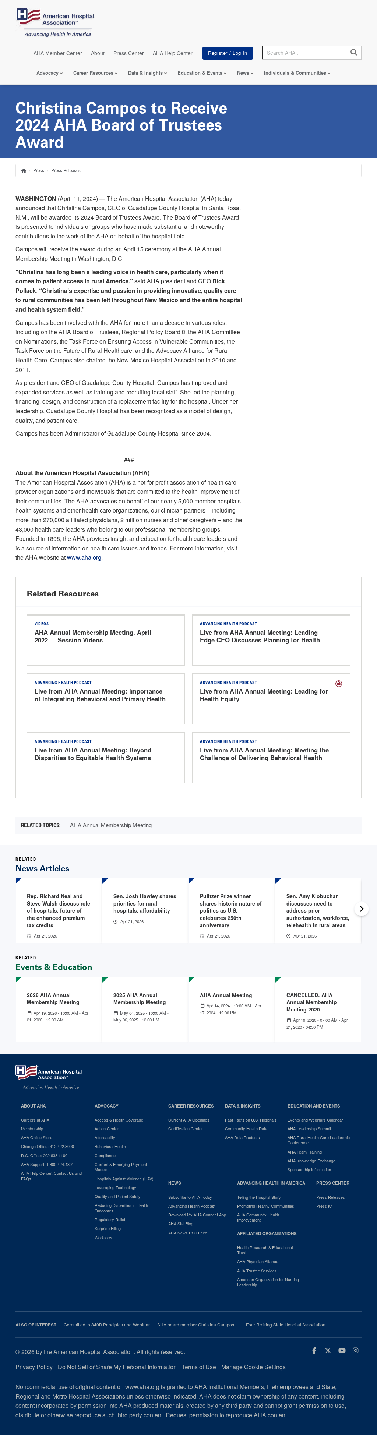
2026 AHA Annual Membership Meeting (53, 998)
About (98, 53)
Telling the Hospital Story (259, 1197)
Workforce (104, 1237)
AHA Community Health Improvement (258, 1217)
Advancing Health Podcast (191, 1205)
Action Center (107, 1128)
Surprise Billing (108, 1228)
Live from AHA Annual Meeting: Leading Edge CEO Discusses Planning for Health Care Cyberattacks (260, 640)
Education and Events (314, 1106)
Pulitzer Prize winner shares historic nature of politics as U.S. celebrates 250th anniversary (231, 910)
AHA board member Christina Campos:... (198, 1324)
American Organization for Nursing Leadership (268, 1282)
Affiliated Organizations (267, 1233)
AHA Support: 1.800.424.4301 (47, 1164)
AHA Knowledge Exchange (311, 1160)
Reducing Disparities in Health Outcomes (121, 1207)
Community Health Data (246, 1128)
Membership (32, 1128)
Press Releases (66, 170)
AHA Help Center (173, 53)
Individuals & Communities (295, 72)
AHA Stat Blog (180, 1223)
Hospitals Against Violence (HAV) (124, 1178)
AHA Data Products (242, 1137)
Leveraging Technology (115, 1187)
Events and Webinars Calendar (315, 1119)
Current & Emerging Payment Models (121, 1167)
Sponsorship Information (309, 1169)
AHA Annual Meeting (226, 995)
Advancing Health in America (271, 1183)
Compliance (105, 1155)
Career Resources (93, 72)
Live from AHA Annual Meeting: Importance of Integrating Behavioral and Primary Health (100, 695)
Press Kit (324, 1205)
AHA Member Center (58, 53)
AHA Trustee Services (257, 1270)
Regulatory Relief (110, 1219)
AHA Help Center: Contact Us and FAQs (51, 1175)
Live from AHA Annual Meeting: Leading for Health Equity (264, 695)
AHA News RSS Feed (187, 1232)
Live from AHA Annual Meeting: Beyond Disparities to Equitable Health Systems (93, 753)
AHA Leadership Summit (309, 1128)
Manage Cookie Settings (253, 1367)
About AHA (33, 1106)
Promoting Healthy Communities (265, 1205)
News (243, 72)
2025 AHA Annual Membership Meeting (139, 998)
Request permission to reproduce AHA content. (227, 1415)
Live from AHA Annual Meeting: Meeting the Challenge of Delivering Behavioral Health (264, 753)
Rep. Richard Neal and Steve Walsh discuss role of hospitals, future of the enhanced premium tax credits (58, 910)
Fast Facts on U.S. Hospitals (250, 1119)
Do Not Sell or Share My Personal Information (117, 1367)
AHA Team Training (305, 1151)
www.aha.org (84, 557)
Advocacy (47, 72)
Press (38, 170)
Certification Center (185, 1128)
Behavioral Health (110, 1146)
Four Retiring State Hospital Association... (287, 1324)
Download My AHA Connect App (197, 1214)
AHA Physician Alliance (257, 1261)
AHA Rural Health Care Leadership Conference (319, 1140)
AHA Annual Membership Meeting (111, 825)
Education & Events (199, 72)
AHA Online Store (36, 1137)
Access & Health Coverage (119, 1119)
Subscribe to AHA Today (190, 1197)
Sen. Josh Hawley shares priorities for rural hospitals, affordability (144, 903)
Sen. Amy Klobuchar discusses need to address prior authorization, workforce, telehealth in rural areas (317, 910)
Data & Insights (145, 72)
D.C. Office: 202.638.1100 (44, 1155)
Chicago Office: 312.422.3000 (47, 1146)
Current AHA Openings (188, 1119)
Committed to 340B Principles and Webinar (107, 1324)
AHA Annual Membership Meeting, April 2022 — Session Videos (93, 636)
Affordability (105, 1137)
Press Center (128, 53)
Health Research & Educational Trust (265, 1250)
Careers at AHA (35, 1119)
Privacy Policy (34, 1367)
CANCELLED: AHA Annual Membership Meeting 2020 (311, 1002)
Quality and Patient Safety (118, 1196)
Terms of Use (199, 1367)
